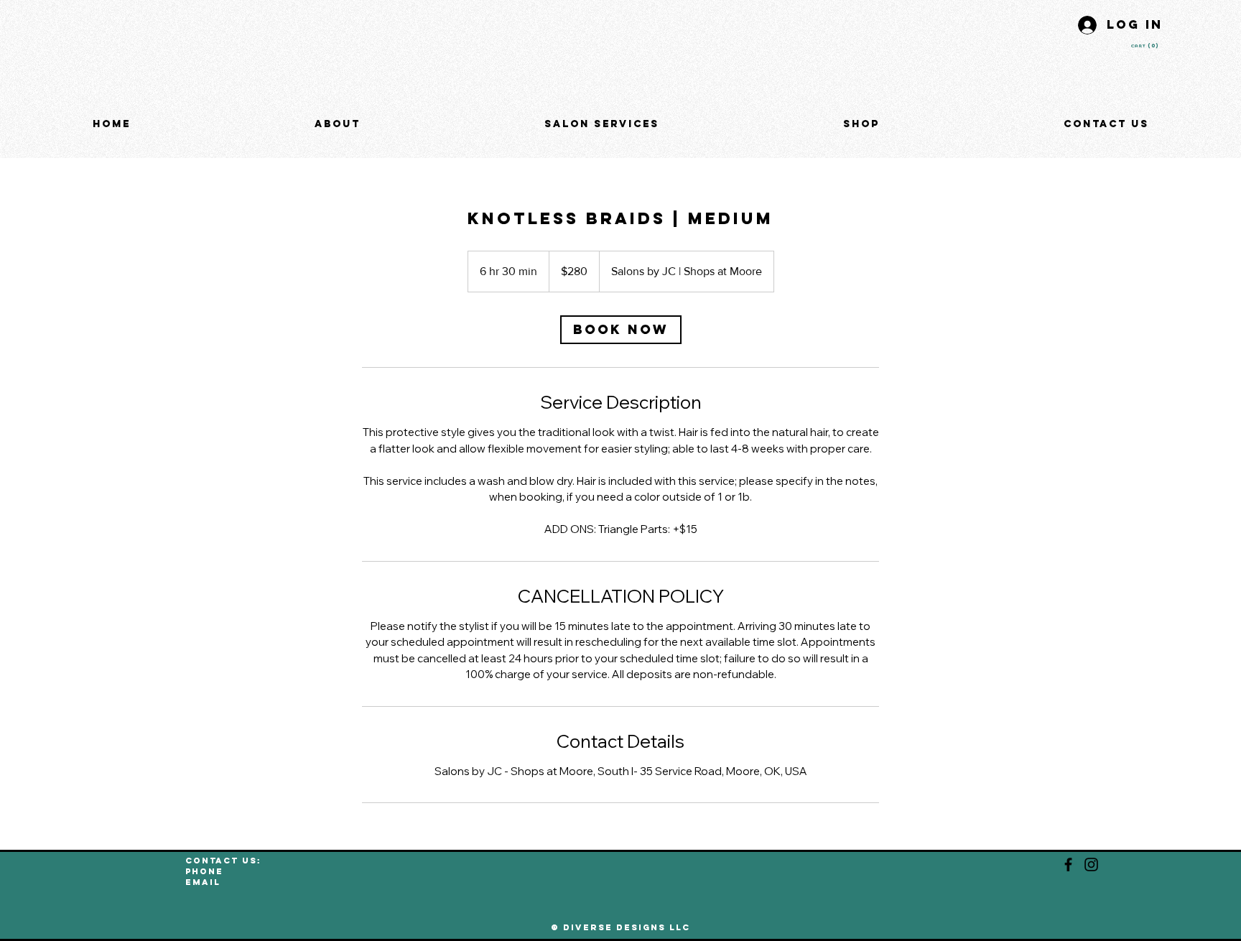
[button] (1148, 45)
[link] (621, 329)
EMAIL (202, 882)
